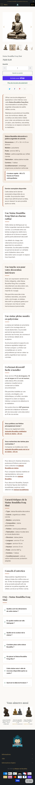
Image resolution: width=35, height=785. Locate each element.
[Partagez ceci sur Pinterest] (20, 89)
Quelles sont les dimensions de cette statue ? (17, 610)
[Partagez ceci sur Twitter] (10, 89)
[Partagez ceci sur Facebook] (15, 89)
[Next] (30, 27)
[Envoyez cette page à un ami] (25, 89)
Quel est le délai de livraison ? (17, 683)
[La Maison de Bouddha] (17, 5)
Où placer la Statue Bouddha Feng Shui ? (17, 658)
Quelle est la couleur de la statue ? (16, 634)
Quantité (5, 64)
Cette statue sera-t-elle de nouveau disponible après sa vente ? (17, 670)
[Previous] (4, 27)
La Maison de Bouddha (20, 768)
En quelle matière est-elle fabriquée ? (16, 622)
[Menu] (1, 5)
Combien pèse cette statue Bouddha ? (16, 646)
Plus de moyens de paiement (17, 83)
